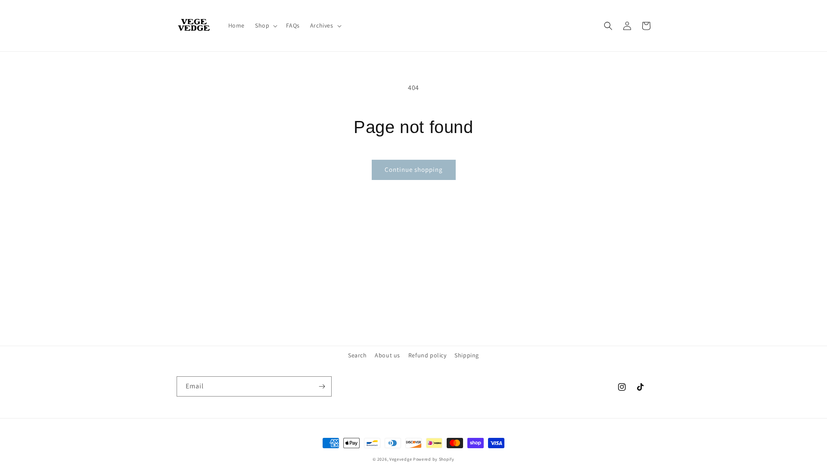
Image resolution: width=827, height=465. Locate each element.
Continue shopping (414, 169)
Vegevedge (400, 459)
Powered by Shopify (433, 459)
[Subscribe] (321, 386)
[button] (265, 25)
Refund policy (427, 355)
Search (357, 355)
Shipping (466, 355)
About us (387, 355)
